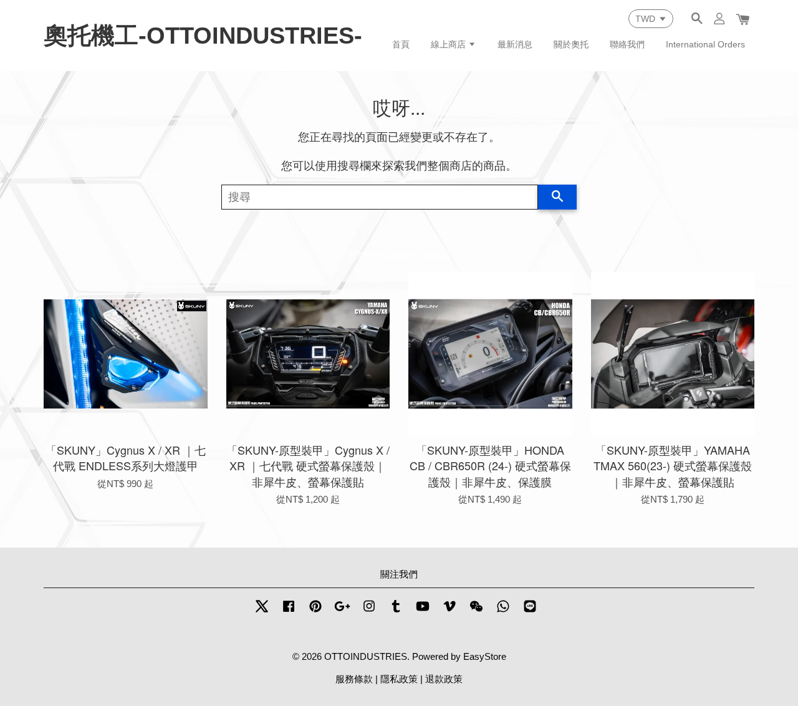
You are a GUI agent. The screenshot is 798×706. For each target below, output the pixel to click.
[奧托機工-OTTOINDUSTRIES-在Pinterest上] (315, 611)
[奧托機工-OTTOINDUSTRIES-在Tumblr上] (396, 611)
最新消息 (515, 44)
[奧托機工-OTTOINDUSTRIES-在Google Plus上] (342, 611)
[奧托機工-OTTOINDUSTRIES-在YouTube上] (422, 611)
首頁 (401, 44)
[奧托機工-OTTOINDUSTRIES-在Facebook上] (288, 611)
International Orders (705, 44)
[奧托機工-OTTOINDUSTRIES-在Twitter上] (262, 611)
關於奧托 (571, 44)
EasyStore (484, 656)
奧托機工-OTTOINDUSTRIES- (203, 35)
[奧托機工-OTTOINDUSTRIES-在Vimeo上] (449, 611)
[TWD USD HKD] (650, 18)
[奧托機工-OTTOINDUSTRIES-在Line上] (530, 611)
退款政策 (444, 679)
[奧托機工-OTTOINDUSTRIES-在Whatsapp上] (503, 611)
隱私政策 (399, 679)
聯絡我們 (627, 44)
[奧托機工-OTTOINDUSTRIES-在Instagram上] (369, 611)
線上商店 (449, 44)
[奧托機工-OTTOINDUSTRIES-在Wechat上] (476, 611)
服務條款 (354, 679)
